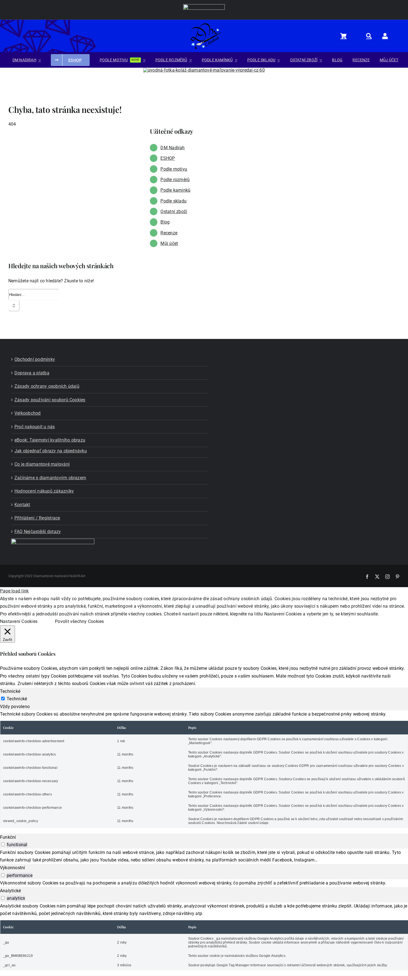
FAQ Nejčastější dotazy (37, 531)
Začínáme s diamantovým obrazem (50, 477)
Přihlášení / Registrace (37, 518)
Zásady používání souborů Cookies (49, 399)
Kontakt (22, 504)
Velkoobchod (27, 413)
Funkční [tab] (8, 837)
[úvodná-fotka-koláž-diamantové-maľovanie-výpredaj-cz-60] (204, 70)
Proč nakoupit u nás (34, 426)
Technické (17, 698)
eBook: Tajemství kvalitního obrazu (49, 440)
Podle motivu (173, 169)
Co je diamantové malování (42, 464)
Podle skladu (173, 201)
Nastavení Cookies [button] (18, 621)
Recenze (168, 232)
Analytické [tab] (10, 890)
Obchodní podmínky (34, 359)
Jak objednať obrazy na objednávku (50, 450)
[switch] (3, 844)
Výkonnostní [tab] (12, 867)
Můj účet (169, 243)
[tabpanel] (204, 769)
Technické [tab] (10, 691)
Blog (165, 222)
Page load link (14, 591)
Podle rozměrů (175, 179)
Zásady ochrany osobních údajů (46, 386)
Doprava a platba (31, 373)
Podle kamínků (175, 190)
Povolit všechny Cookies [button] (79, 621)
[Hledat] (372, 36)
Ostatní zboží (173, 211)
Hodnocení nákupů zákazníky (44, 491)
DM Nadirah (172, 147)
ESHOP (167, 158)
